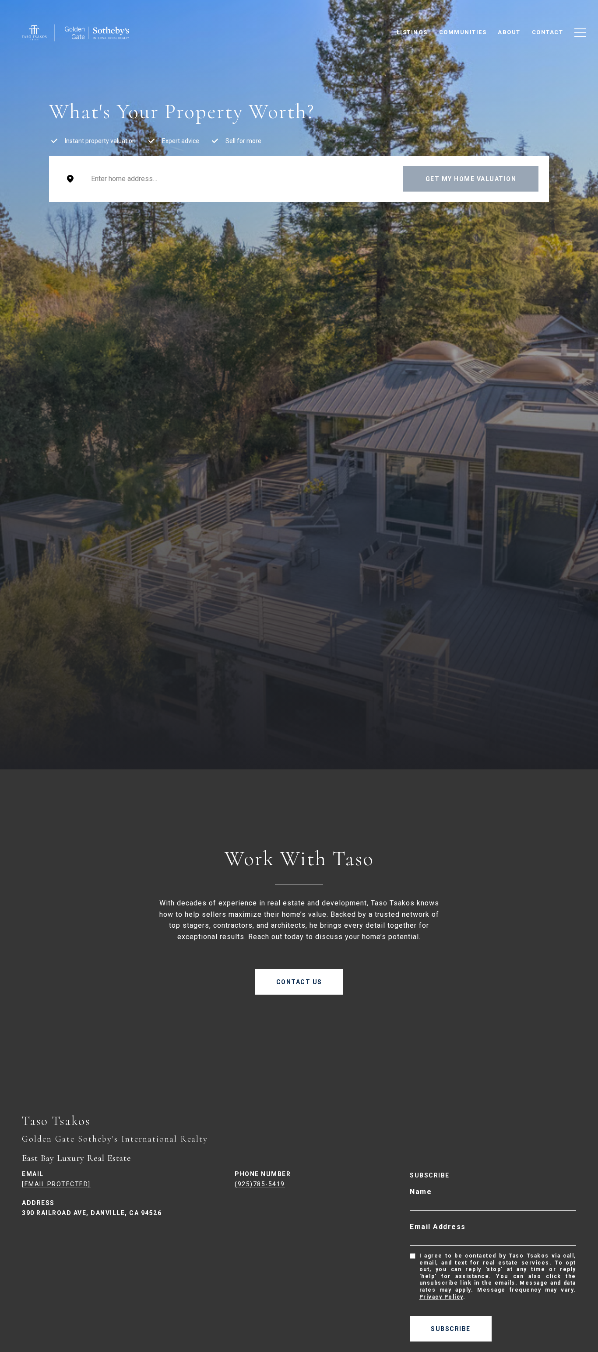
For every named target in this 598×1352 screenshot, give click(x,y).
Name (421, 1192)
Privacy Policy (441, 1297)
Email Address (438, 1227)
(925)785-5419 (260, 1184)
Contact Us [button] (299, 981)
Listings (412, 32)
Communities (463, 32)
